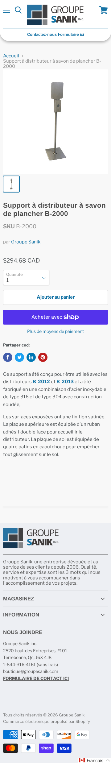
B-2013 (65, 381)
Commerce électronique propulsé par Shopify (46, 721)
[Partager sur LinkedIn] (31, 357)
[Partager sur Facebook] (7, 357)
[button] (94, 760)
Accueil (11, 56)
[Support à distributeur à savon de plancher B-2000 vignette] (11, 184)
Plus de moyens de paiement (55, 331)
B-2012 (41, 381)
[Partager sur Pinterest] (42, 357)
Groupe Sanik (25, 242)
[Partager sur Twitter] (19, 357)
